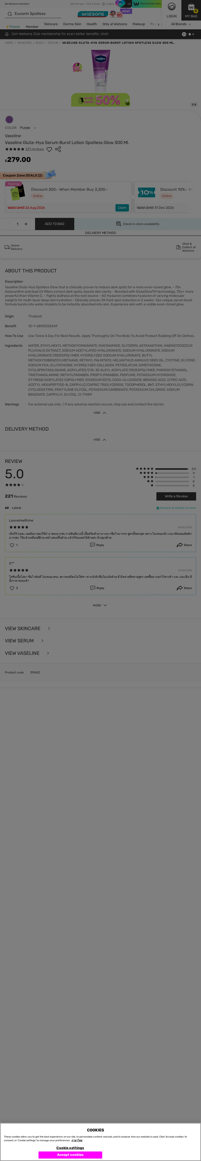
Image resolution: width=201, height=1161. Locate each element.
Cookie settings (70, 1148)
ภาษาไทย (77, 1140)
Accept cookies (70, 1155)
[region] (100, 1142)
